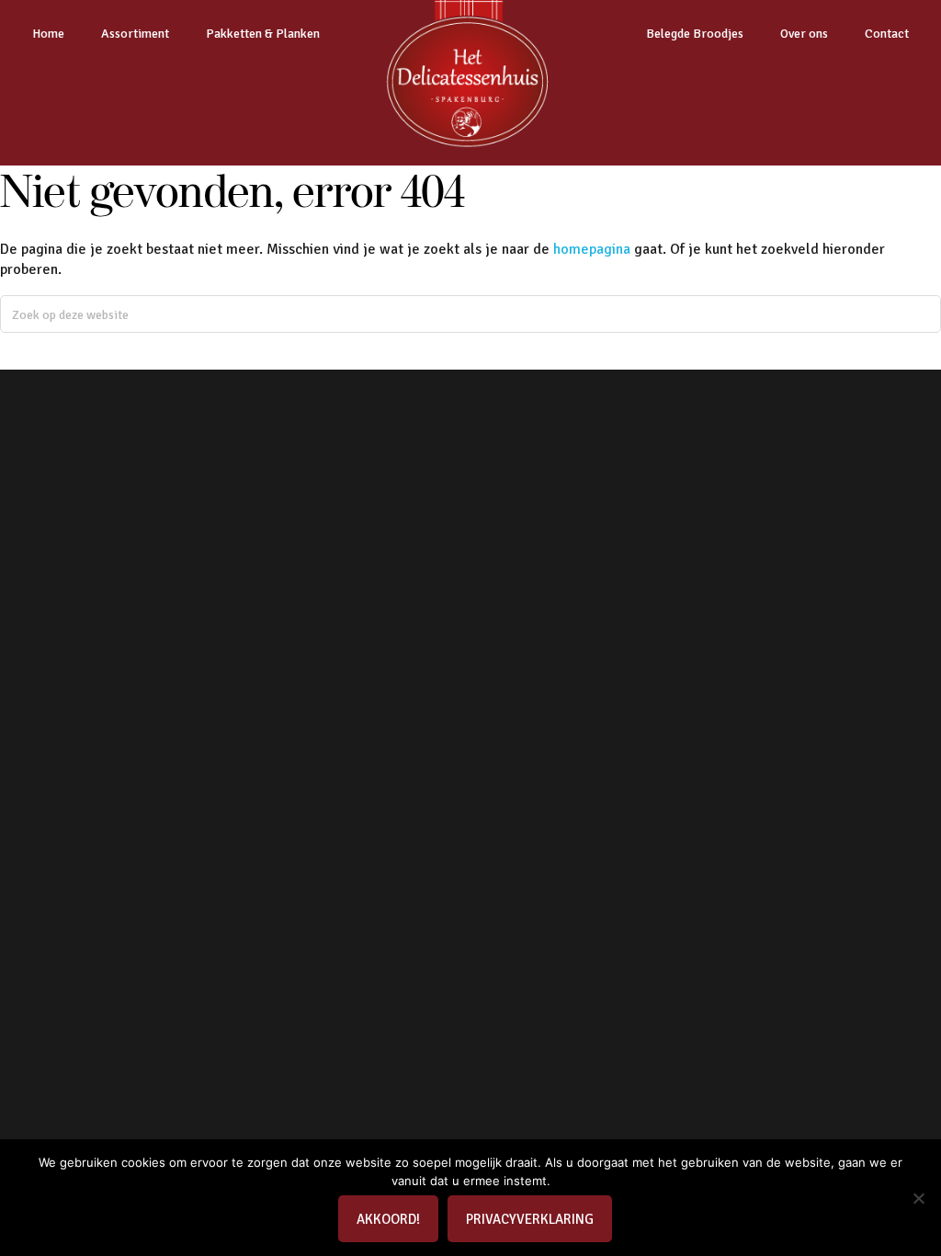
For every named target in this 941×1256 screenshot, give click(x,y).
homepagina (591, 249)
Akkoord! (388, 1219)
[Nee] (918, 1198)
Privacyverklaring (530, 1219)
